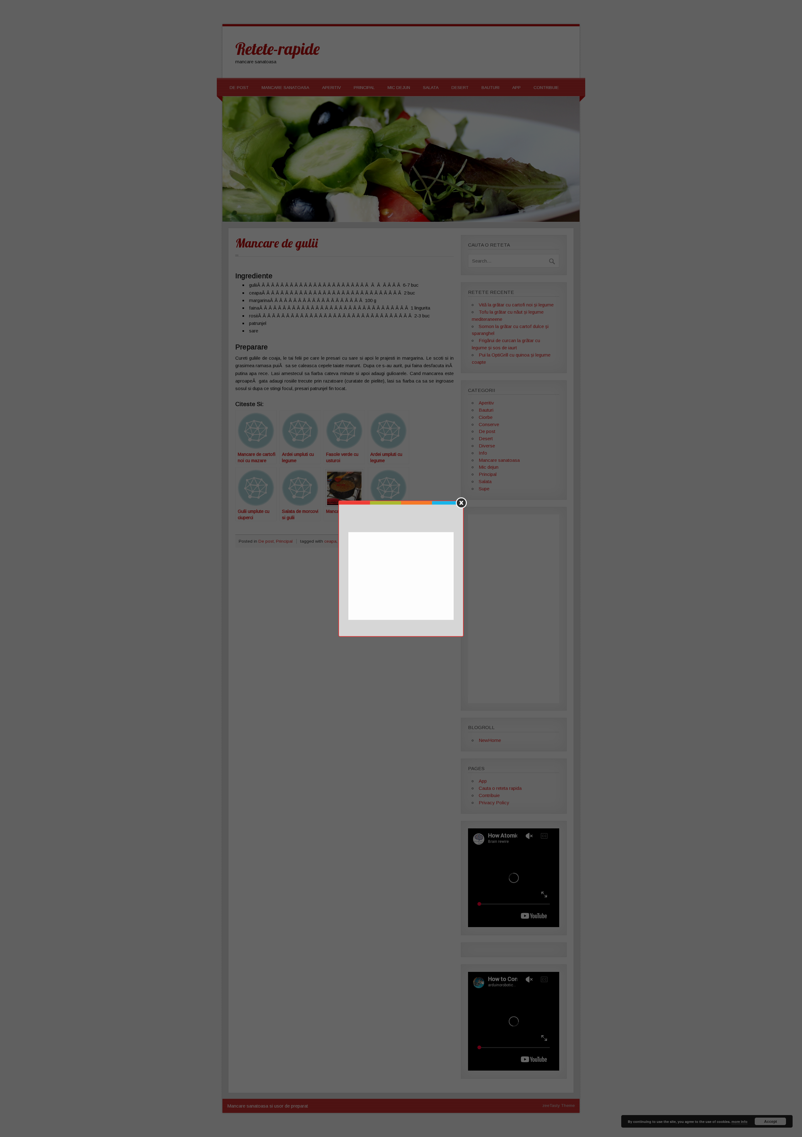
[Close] (461, 502)
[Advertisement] (401, 576)
